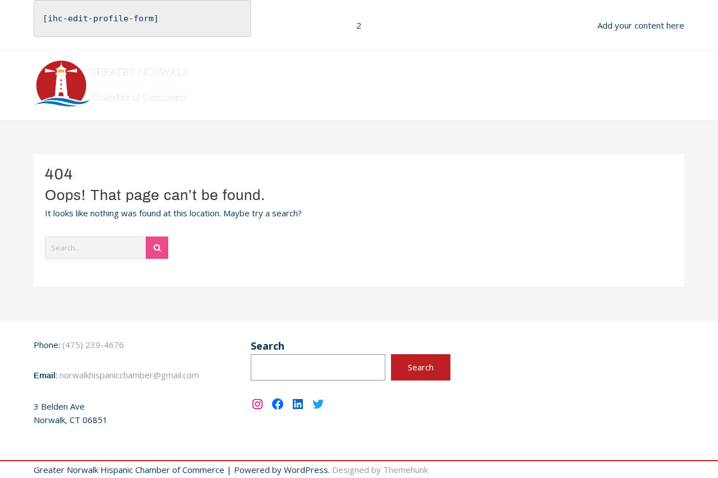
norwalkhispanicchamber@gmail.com (129, 374)
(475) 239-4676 (93, 344)
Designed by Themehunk (380, 469)
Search (267, 345)
